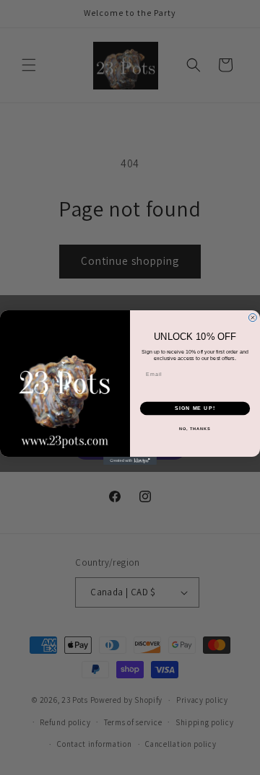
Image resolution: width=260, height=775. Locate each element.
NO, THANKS (195, 428)
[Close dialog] (252, 318)
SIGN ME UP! (195, 408)
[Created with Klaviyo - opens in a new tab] (130, 461)
